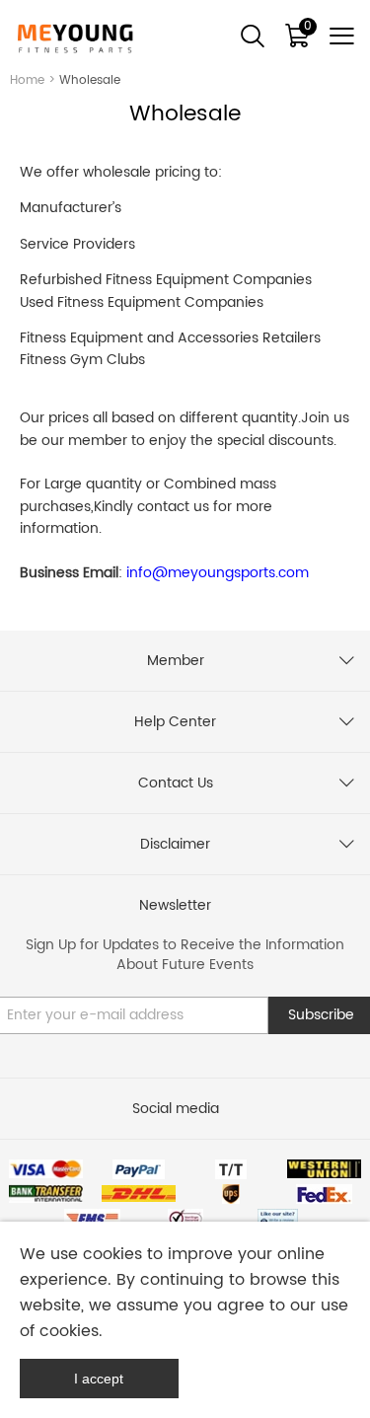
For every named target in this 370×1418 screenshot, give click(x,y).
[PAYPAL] (139, 1169)
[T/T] (231, 1169)
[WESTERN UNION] (324, 1168)
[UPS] (231, 1194)
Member (175, 660)
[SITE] (278, 1219)
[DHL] (139, 1193)
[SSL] (185, 1219)
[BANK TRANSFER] (46, 1193)
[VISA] (46, 1168)
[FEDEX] (324, 1194)
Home (27, 80)
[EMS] (92, 1219)
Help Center (175, 721)
